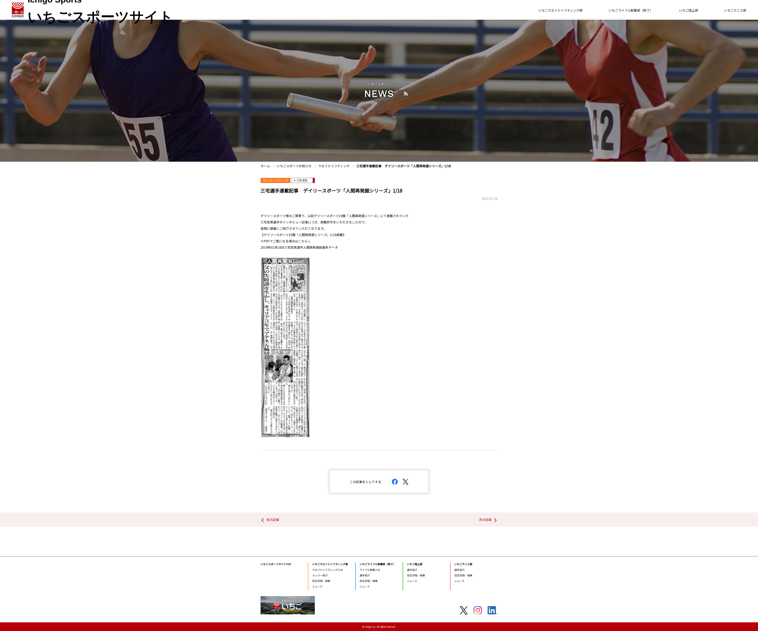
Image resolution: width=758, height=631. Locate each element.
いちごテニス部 (735, 10)
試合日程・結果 (321, 581)
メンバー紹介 (320, 575)
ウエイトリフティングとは (327, 570)
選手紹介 (365, 575)
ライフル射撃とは (370, 570)
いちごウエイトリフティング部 (560, 10)
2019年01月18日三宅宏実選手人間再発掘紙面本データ (299, 247)
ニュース (317, 586)
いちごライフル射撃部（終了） (631, 10)
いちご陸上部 (688, 10)
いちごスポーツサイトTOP (276, 564)
